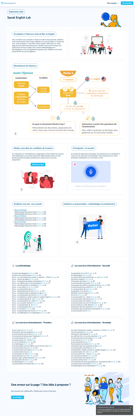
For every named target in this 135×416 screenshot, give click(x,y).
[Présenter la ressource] (62, 33)
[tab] (91, 175)
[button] (38, 44)
